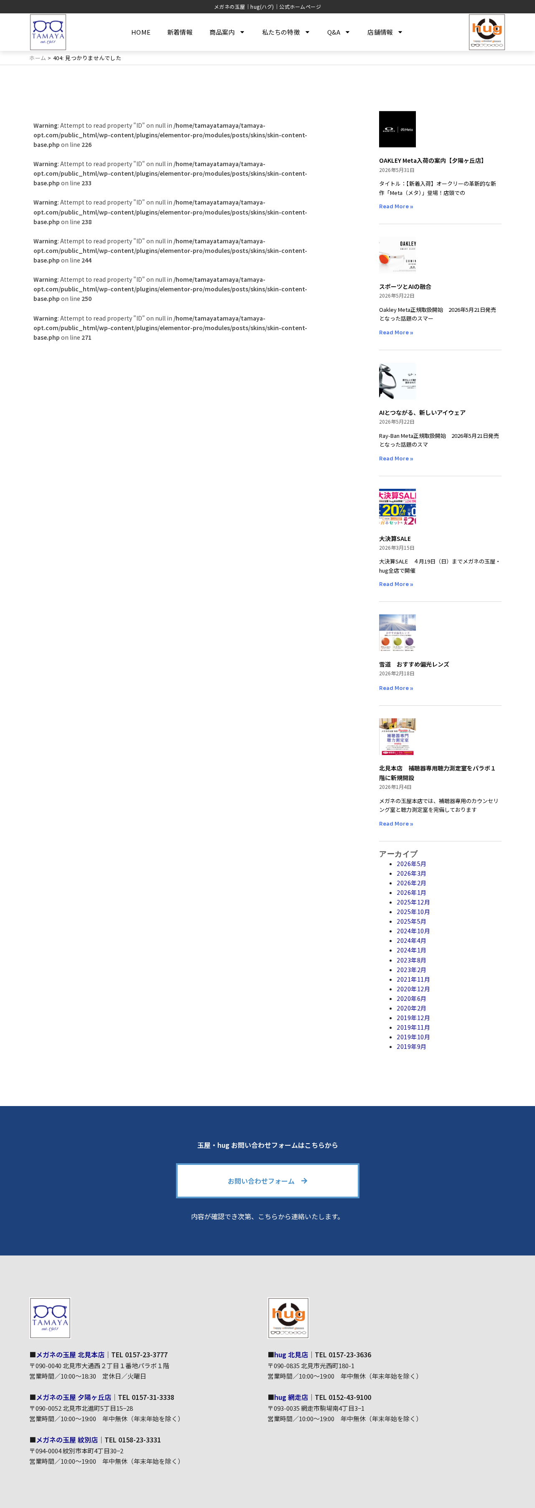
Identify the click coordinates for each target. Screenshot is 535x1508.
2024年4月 (412, 940)
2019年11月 (413, 1027)
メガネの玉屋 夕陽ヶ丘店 (73, 1397)
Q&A (334, 32)
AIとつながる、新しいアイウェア (422, 412)
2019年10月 (413, 1037)
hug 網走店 (291, 1397)
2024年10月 (413, 931)
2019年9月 (412, 1046)
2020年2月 (412, 1008)
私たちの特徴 (281, 32)
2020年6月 (412, 998)
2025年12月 (413, 902)
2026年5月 (412, 863)
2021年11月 (413, 979)
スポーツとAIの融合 (405, 286)
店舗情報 (380, 32)
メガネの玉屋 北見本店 (70, 1354)
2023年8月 (412, 960)
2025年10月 (413, 911)
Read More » (396, 206)
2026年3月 (412, 873)
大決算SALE (395, 538)
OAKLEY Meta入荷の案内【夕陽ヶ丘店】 (433, 160)
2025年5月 (412, 921)
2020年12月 (413, 989)
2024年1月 (412, 950)
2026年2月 (412, 883)
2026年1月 (412, 892)
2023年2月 (412, 969)
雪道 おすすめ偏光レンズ (414, 664)
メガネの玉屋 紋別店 (67, 1440)
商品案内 (222, 32)
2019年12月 (413, 1017)
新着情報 (180, 32)
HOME (140, 32)
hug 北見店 (291, 1354)
